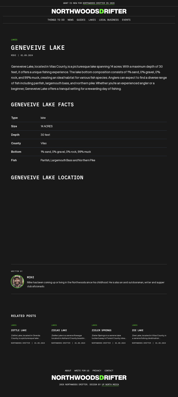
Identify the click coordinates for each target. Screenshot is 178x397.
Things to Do (56, 19)
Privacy (97, 370)
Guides (81, 19)
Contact (109, 370)
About (68, 370)
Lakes (92, 19)
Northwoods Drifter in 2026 (99, 3)
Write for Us (82, 370)
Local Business (109, 19)
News (70, 19)
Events (126, 19)
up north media (110, 384)
